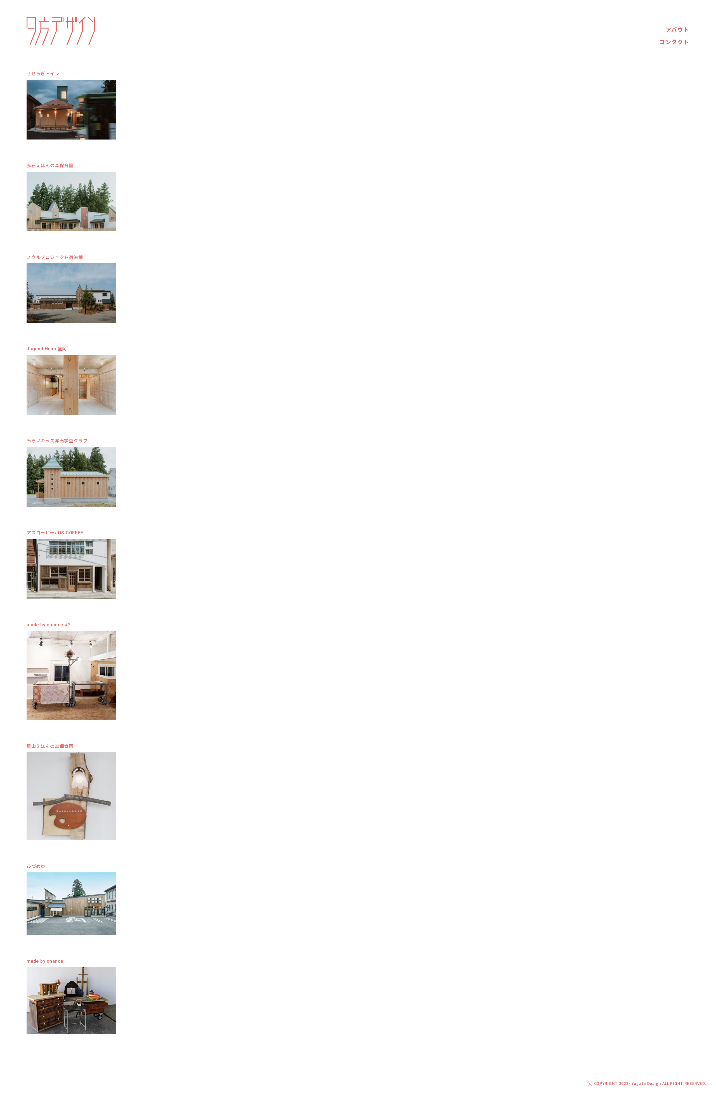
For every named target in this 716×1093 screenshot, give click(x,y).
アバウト (677, 30)
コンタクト (674, 42)
